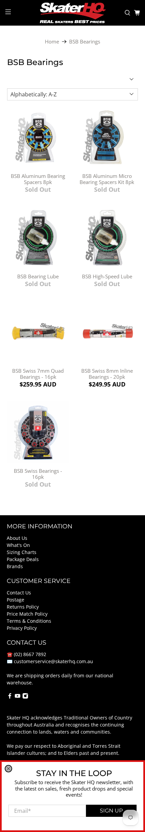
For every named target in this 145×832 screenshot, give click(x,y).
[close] (8, 768)
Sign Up (111, 810)
